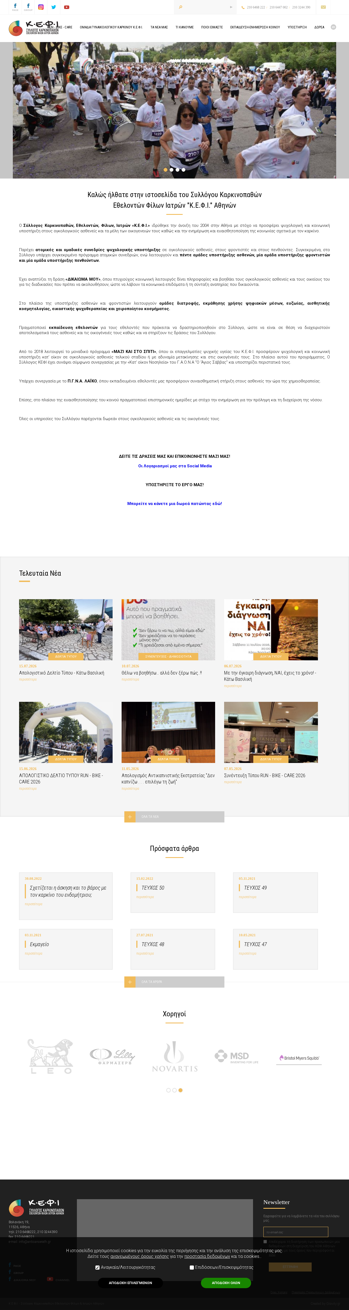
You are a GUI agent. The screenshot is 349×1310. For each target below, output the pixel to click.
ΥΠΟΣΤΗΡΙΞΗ (297, 27)
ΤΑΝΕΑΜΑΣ (159, 27)
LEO (50, 1056)
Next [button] (327, 110)
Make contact (323, 7)
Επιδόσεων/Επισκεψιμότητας (224, 1267)
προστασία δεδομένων (207, 1256)
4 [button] (183, 170)
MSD (237, 1056)
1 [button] (165, 170)
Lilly (112, 1056)
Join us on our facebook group (28, 7)
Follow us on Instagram (41, 7)
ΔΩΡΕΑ (319, 27)
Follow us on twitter (53, 7)
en (333, 27)
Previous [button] (22, 110)
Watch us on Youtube (66, 7)
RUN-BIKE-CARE (59, 27)
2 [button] (171, 170)
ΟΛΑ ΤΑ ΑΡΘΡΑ (152, 982)
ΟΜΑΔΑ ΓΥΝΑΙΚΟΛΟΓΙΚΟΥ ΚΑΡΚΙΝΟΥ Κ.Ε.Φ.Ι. (111, 27)
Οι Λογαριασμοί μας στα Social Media (175, 466)
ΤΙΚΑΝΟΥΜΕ (185, 27)
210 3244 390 (301, 7)
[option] (174, 110)
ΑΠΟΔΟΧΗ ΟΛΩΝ (226, 1283)
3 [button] (177, 170)
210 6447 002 (279, 7)
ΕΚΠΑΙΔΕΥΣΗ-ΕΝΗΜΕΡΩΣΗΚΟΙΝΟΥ (255, 27)
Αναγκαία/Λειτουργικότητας (128, 1267)
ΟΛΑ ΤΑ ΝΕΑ (150, 817)
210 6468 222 (256, 7)
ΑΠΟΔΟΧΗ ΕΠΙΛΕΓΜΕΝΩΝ (130, 1283)
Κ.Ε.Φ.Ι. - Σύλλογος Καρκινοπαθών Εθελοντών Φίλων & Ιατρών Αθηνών (33, 28)
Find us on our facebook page (15, 7)
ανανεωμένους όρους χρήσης (139, 1256)
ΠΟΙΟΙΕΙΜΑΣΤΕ (212, 27)
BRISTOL (299, 1056)
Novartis (174, 1056)
